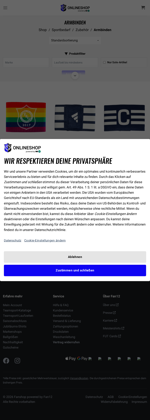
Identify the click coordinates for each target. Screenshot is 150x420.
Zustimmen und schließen (75, 270)
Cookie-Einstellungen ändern (45, 240)
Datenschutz (12, 240)
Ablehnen (75, 257)
